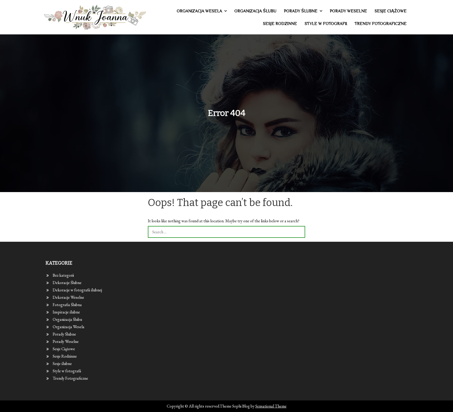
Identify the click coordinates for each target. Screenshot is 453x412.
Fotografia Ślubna (67, 304)
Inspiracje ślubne (66, 312)
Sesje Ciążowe (391, 11)
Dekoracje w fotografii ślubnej (77, 290)
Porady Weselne (348, 11)
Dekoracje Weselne (68, 297)
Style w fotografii (326, 23)
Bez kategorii (63, 275)
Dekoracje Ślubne (67, 282)
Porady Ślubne (300, 11)
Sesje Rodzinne (280, 23)
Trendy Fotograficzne (381, 23)
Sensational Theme (271, 406)
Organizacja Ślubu (255, 11)
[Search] (299, 232)
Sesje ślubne (62, 363)
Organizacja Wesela (199, 11)
